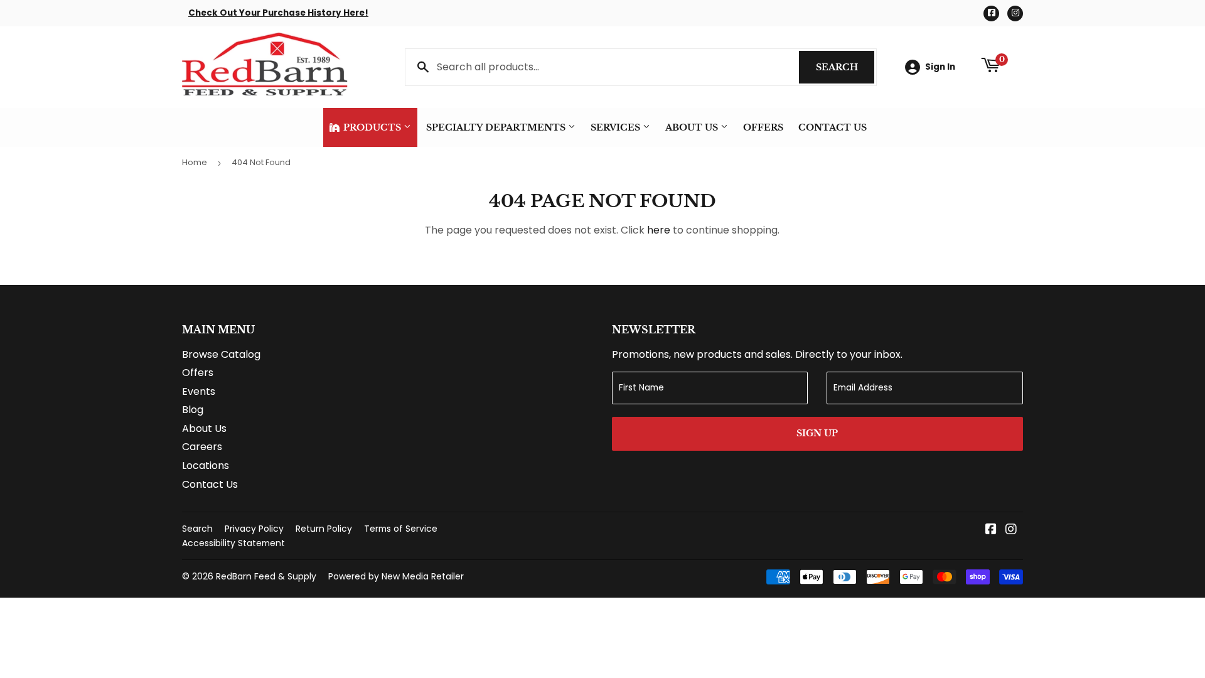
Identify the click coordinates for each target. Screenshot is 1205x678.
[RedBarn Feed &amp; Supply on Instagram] (1011, 530)
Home (194, 162)
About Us (692, 127)
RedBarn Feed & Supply (266, 576)
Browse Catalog (221, 354)
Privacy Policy (254, 528)
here (658, 230)
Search (845, 67)
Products (372, 127)
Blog (192, 409)
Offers (763, 127)
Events (198, 391)
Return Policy (324, 528)
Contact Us (832, 127)
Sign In (940, 67)
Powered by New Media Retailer (396, 576)
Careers (202, 446)
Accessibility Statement (233, 543)
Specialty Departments (497, 127)
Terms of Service (400, 528)
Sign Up (817, 433)
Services (617, 127)
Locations (205, 465)
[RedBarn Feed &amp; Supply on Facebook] (991, 530)
